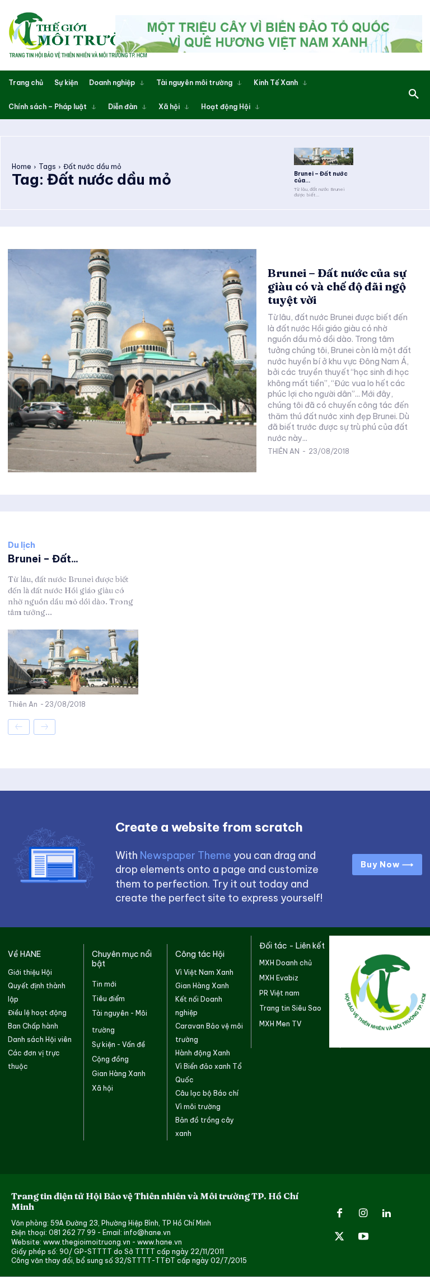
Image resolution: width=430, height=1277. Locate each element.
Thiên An (284, 451)
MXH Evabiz (278, 978)
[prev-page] (19, 727)
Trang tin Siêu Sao (290, 1008)
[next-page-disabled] (44, 727)
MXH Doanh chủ (285, 963)
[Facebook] (339, 1214)
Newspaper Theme (185, 855)
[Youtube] (363, 1237)
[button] (413, 94)
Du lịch (21, 545)
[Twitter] (339, 1237)
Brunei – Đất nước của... (321, 177)
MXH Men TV (280, 1024)
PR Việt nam (279, 993)
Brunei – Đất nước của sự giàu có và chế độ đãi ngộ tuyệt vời (337, 286)
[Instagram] (363, 1214)
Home (21, 166)
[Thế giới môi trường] (78, 35)
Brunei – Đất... (43, 558)
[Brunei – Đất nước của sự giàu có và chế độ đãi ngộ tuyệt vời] (323, 157)
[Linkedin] (387, 1214)
